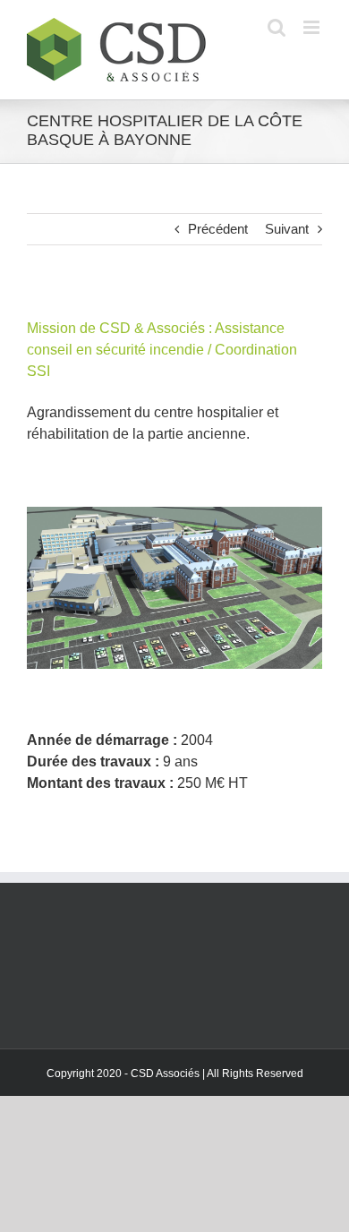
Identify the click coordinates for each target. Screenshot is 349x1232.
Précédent (218, 228)
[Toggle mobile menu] (312, 27)
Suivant (287, 228)
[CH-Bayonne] (174, 513)
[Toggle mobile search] (276, 27)
